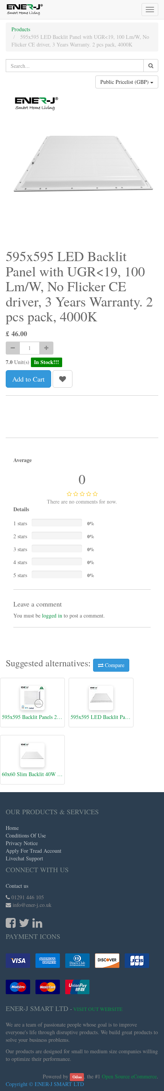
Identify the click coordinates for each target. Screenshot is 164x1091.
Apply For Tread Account (33, 850)
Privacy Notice (22, 843)
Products (20, 29)
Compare (113, 665)
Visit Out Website (97, 1009)
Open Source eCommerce (129, 1076)
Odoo (77, 1077)
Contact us (17, 885)
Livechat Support (24, 858)
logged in (52, 615)
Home (12, 827)
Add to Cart (28, 378)
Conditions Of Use (26, 835)
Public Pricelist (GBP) (125, 81)
